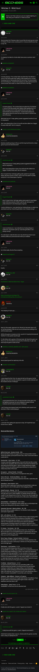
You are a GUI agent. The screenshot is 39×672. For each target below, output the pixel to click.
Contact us (4, 663)
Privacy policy (21, 663)
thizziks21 (9, 315)
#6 (37, 156)
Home (30, 663)
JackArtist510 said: (8, 397)
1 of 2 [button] (14, 640)
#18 (37, 420)
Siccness (3, 660)
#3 (37, 74)
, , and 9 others (11, 129)
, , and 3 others (14, 611)
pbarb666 (5, 10)
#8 (37, 220)
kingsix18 (8, 68)
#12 (37, 292)
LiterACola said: (7, 160)
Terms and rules (12, 663)
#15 (37, 358)
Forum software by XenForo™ (16, 668)
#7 (37, 192)
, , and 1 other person (15, 346)
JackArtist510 (10, 369)
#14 (37, 321)
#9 (37, 247)
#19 (37, 604)
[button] (3, 3)
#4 (37, 98)
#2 (37, 54)
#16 (37, 375)
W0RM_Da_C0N (10, 273)
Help (27, 663)
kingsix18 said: (6, 103)
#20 (37, 622)
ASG (7, 286)
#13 (37, 308)
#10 (37, 265)
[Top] (34, 663)
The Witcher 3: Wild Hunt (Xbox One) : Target (12, 281)
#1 (37, 37)
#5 (37, 140)
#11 (37, 279)
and (8, 63)
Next (19, 640)
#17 (37, 392)
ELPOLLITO (9, 134)
